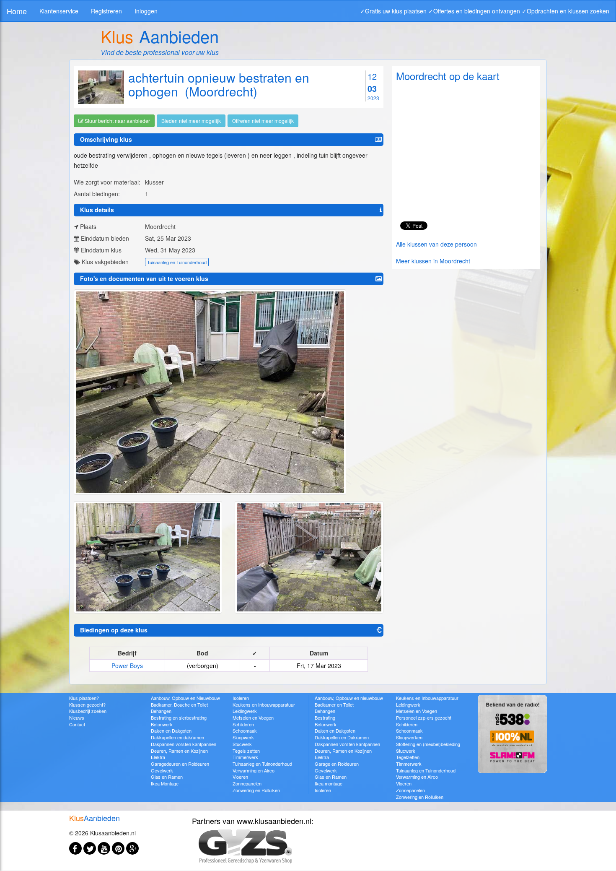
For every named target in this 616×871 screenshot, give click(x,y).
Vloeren (240, 776)
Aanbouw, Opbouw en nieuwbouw (349, 697)
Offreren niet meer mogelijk (263, 120)
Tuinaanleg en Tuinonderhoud (177, 262)
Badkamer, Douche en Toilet (179, 704)
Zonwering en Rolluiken (256, 790)
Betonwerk (162, 724)
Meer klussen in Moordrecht (433, 261)
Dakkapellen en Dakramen (342, 737)
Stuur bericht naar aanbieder (116, 120)
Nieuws (76, 717)
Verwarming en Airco (253, 770)
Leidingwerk (245, 710)
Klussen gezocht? (87, 704)
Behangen (161, 710)
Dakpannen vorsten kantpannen (183, 744)
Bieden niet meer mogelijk (191, 120)
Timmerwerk (245, 757)
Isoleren (241, 697)
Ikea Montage (165, 783)
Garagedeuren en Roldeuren (180, 763)
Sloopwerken (409, 737)
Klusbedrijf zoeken (87, 710)
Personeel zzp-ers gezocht (423, 717)
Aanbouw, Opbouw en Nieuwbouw (185, 697)
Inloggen (146, 11)
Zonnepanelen (247, 783)
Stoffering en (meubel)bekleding (428, 744)
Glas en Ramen (167, 776)
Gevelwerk (162, 770)
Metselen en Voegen (253, 717)
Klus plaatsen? (84, 697)
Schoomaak (245, 730)
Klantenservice (58, 11)
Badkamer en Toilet (334, 704)
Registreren (106, 11)
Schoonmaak (409, 730)
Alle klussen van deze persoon (436, 244)
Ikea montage (328, 783)
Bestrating (325, 717)
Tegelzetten (407, 757)
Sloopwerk (243, 737)
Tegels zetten (246, 750)
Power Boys (127, 665)
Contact (77, 724)
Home (17, 10)
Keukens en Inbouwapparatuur (264, 704)
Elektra (158, 757)
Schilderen (243, 724)
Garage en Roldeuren (337, 763)
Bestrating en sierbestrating (179, 717)
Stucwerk (242, 744)
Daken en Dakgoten (171, 730)
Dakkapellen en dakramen (177, 737)
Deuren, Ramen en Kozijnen (179, 750)
